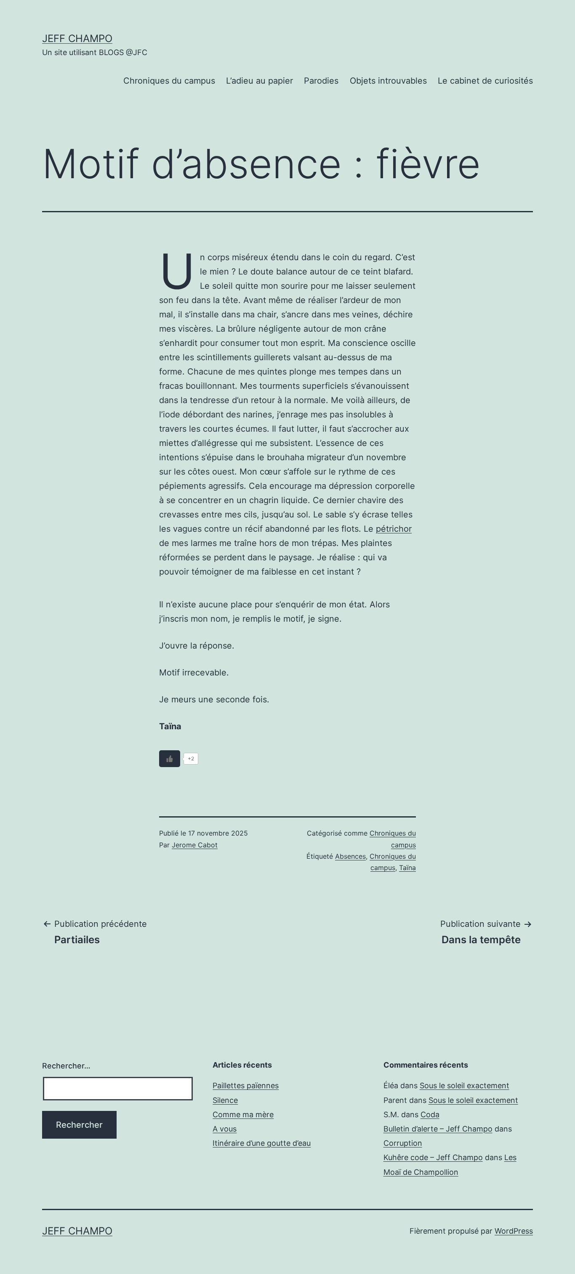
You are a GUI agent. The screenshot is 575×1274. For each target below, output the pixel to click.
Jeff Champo (77, 38)
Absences (350, 856)
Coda (430, 1114)
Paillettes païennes (246, 1085)
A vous (225, 1128)
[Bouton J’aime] (169, 758)
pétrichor (394, 529)
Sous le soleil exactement (464, 1085)
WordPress (514, 1231)
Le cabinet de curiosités (485, 81)
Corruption (402, 1143)
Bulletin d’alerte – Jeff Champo (437, 1128)
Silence (225, 1100)
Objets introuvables (388, 81)
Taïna (407, 867)
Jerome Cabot (195, 845)
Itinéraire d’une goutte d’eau (262, 1143)
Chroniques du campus (169, 81)
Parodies (321, 81)
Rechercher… (66, 1065)
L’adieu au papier (259, 81)
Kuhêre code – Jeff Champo (433, 1157)
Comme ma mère (243, 1114)
